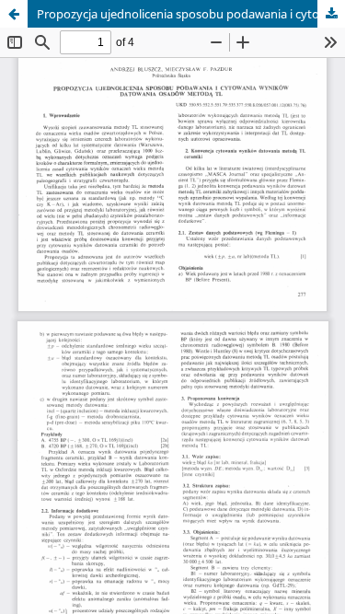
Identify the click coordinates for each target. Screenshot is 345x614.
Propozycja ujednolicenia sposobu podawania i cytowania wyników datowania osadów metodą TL (191, 14)
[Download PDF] (331, 14)
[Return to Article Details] (14, 14)
